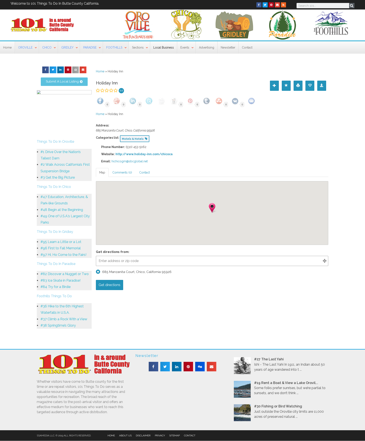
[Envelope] (277, 4)
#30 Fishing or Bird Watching (278, 406)
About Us (125, 435)
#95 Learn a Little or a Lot (61, 242)
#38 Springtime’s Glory (58, 325)
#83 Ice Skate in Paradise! (60, 280)
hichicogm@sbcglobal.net (130, 161)
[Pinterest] (271, 4)
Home (100, 71)
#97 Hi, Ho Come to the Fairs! (63, 255)
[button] (45, 69)
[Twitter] (265, 4)
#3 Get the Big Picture (58, 177)
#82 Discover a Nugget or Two (65, 274)
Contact (189, 435)
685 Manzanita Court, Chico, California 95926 (137, 272)
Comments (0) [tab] (122, 172)
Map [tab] (102, 172)
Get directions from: (112, 252)
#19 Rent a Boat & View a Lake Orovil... (286, 383)
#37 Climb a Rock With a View (64, 319)
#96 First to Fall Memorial (61, 248)
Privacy (160, 435)
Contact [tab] (144, 172)
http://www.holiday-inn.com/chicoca (144, 154)
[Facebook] (258, 4)
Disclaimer (143, 435)
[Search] (351, 5)
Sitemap (174, 435)
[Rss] (283, 4)
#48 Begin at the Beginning (62, 210)
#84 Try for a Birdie (56, 287)
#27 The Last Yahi (269, 359)
